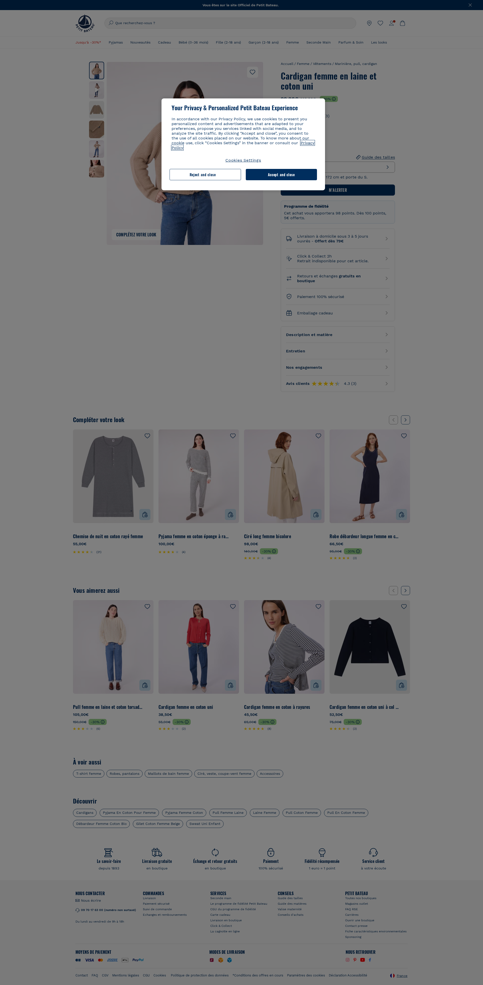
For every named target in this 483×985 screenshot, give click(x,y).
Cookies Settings (243, 160)
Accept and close (281, 174)
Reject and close (203, 174)
